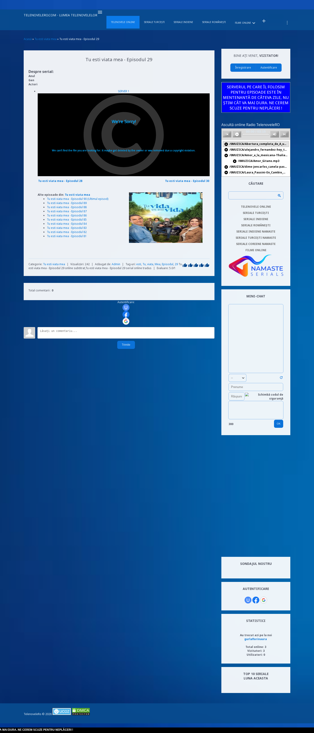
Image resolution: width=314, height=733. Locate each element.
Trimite (126, 344)
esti (138, 264)
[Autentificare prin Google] (126, 321)
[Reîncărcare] (281, 378)
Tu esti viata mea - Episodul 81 (67, 236)
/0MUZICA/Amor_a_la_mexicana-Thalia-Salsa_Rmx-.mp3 (256, 155)
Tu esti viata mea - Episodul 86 (67, 215)
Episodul (167, 264)
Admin (116, 264)
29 (176, 264)
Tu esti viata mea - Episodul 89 (67, 203)
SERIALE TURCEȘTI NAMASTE (256, 238)
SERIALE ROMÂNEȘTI (256, 225)
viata (150, 264)
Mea (157, 264)
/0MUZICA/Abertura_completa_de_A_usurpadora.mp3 (256, 144)
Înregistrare (243, 67)
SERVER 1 (123, 91)
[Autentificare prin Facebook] (126, 314)
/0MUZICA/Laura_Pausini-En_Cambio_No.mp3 (256, 172)
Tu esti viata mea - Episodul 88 (67, 207)
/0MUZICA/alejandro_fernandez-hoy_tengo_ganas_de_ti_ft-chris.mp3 (256, 150)
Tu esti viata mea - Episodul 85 (67, 219)
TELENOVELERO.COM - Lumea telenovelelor (60, 15)
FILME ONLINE (255, 250)
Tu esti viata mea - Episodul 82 (67, 232)
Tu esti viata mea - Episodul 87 (67, 211)
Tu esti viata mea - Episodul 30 (187, 181)
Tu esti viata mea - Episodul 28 (60, 181)
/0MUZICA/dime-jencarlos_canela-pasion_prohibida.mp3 (256, 167)
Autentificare (268, 67)
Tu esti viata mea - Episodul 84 (67, 224)
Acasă (28, 39)
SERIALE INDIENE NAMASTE (255, 231)
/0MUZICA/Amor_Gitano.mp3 (256, 161)
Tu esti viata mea (77, 195)
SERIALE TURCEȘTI (256, 213)
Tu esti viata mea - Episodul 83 (67, 228)
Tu (144, 264)
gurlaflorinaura (255, 639)
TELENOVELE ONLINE (256, 207)
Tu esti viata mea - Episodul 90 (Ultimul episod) (77, 199)
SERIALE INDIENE (255, 219)
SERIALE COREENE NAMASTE (256, 244)
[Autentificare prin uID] (126, 307)
